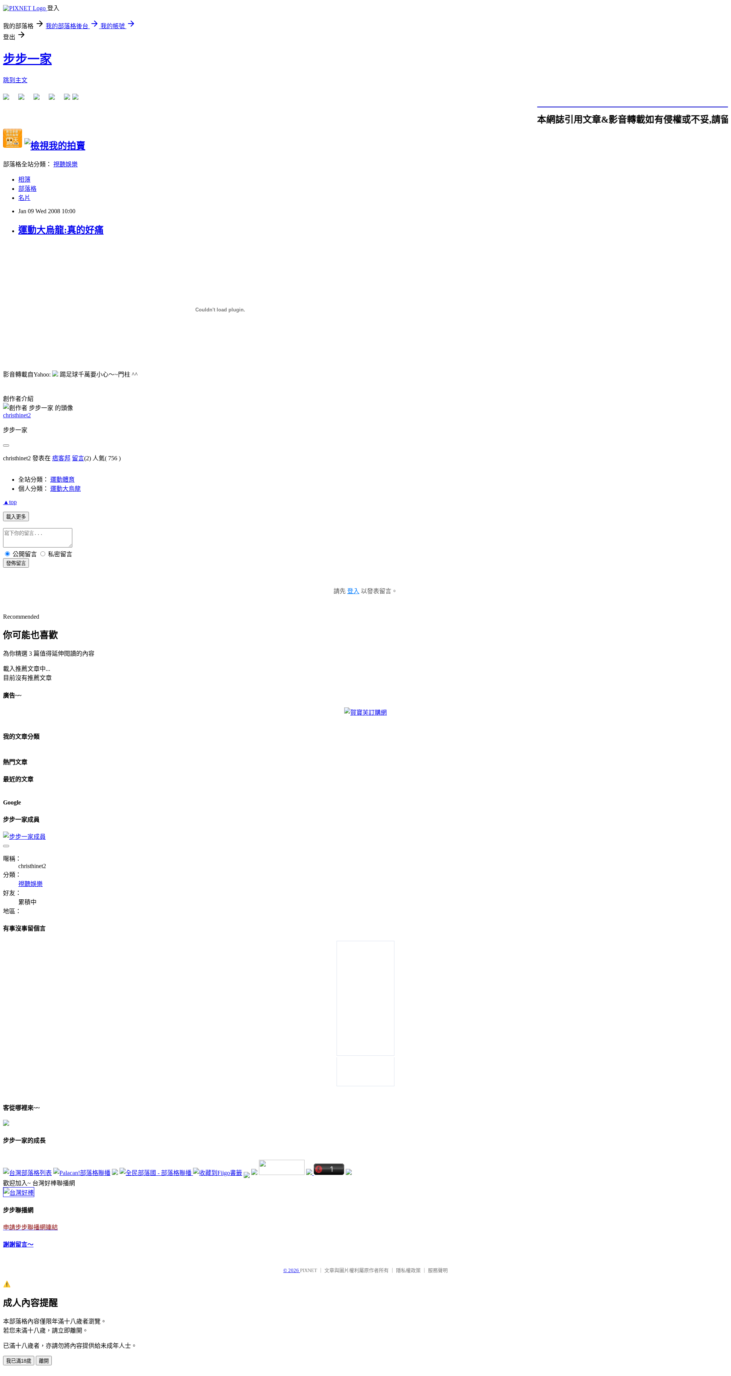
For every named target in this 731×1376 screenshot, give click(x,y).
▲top (10, 502)
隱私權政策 (408, 1270)
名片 (24, 198)
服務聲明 (438, 1270)
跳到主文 (15, 80)
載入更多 (16, 517)
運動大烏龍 (65, 488)
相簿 (24, 179)
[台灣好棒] (18, 1192)
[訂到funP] (254, 1173)
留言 (78, 458)
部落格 (27, 188)
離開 (44, 1361)
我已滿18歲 (18, 1361)
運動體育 (62, 479)
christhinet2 (17, 415)
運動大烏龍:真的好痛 (61, 230)
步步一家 (27, 59)
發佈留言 (16, 563)
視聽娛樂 (65, 164)
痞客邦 (61, 458)
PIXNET (308, 1270)
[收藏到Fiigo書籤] (217, 1173)
